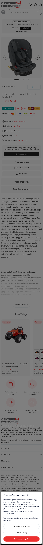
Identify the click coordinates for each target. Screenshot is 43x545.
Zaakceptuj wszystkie (21, 539)
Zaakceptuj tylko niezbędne (21, 526)
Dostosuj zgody (21, 533)
